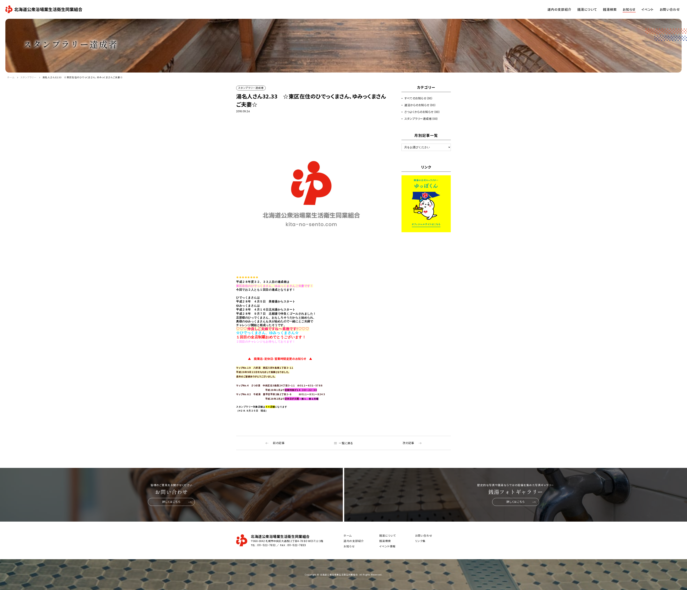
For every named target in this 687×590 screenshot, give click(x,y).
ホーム (10, 77)
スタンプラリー (28, 77)
